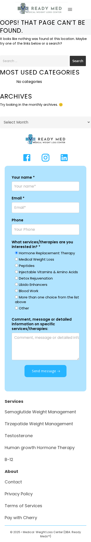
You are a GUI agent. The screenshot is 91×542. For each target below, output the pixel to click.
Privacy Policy (19, 494)
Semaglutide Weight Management (40, 412)
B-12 (9, 459)
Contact (13, 482)
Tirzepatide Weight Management (39, 424)
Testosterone (19, 436)
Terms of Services (23, 506)
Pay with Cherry (21, 518)
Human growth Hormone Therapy (40, 447)
